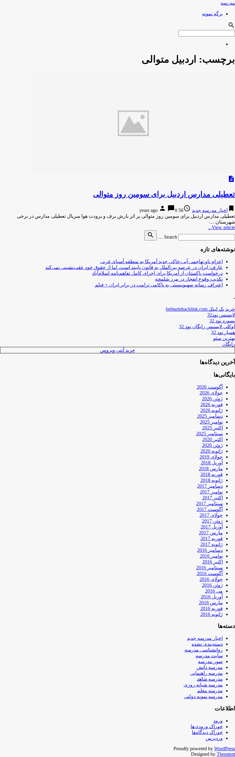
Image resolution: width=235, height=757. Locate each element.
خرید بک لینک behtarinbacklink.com (200, 309)
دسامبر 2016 (210, 550)
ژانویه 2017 (211, 544)
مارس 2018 (211, 468)
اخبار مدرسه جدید (210, 210)
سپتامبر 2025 (209, 433)
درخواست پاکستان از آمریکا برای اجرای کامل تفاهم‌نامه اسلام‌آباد (157, 273)
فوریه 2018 (211, 474)
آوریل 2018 (212, 462)
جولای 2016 (211, 579)
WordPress (224, 748)
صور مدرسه (210, 661)
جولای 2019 (211, 456)
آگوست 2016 (210, 573)
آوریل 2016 (212, 596)
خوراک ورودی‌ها (207, 726)
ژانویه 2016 (211, 614)
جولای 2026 (211, 392)
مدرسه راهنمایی (206, 673)
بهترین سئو (224, 338)
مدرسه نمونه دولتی (203, 696)
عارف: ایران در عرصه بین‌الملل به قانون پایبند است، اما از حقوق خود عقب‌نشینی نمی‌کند (134, 267)
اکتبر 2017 (212, 497)
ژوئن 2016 (212, 585)
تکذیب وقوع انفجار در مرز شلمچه (189, 279)
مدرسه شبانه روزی (203, 684)
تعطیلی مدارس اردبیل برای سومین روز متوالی (164, 194)
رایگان (228, 344)
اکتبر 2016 (212, 561)
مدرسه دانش (209, 667)
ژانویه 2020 (211, 451)
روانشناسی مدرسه (204, 649)
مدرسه (228, 3)
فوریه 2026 (211, 404)
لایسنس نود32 (221, 314)
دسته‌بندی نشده (207, 644)
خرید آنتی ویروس (117, 350)
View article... (221, 227)
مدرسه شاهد (210, 679)
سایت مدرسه (209, 655)
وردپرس (214, 738)
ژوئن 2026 (212, 398)
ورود (218, 720)
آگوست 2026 (210, 387)
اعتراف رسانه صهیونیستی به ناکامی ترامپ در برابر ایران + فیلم (159, 284)
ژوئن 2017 (212, 521)
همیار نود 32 (223, 332)
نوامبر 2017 (211, 491)
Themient (226, 754)
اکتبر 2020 (212, 439)
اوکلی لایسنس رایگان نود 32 (207, 326)
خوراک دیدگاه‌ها (207, 732)
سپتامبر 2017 (209, 503)
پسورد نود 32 (222, 320)
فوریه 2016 (211, 608)
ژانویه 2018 (211, 480)
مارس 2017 (211, 532)
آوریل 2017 (212, 526)
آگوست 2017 (210, 509)
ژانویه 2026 (211, 410)
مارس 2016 (211, 602)
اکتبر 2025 (212, 427)
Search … (167, 237)
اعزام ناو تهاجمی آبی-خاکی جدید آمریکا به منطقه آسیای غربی (161, 261)
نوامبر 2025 (211, 422)
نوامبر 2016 (211, 556)
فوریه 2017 (211, 538)
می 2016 (214, 591)
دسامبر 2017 (210, 486)
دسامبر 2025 (210, 416)
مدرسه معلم (210, 690)
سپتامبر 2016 (209, 567)
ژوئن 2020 (212, 445)
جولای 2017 (211, 515)
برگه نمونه (212, 13)
